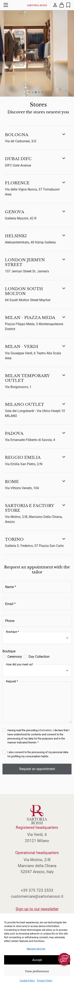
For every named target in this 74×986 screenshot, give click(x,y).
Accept (37, 960)
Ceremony (14, 657)
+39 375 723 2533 (37, 890)
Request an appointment (37, 769)
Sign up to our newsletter (37, 909)
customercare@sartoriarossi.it (37, 896)
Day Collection (39, 657)
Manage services (36, 948)
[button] (38, 138)
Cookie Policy (27, 980)
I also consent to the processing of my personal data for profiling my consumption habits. (37, 754)
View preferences (37, 971)
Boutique (8, 651)
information (45, 730)
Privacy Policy (44, 980)
